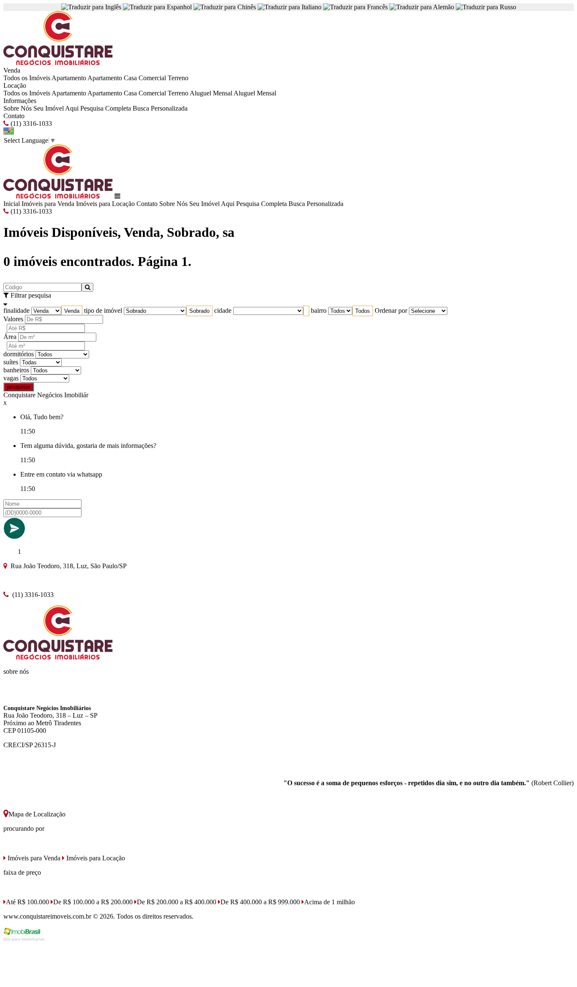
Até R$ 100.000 (27, 902)
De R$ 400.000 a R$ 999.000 (260, 902)
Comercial (152, 77)
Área (9, 336)
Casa (130, 77)
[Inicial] (58, 62)
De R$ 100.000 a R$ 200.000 (93, 902)
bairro (319, 310)
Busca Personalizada (160, 108)
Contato (13, 115)
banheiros (16, 370)
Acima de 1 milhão (329, 902)
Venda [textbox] (71, 311)
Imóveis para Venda (48, 203)
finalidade (16, 310)
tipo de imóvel (103, 310)
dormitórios (18, 354)
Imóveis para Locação (105, 203)
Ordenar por (391, 310)
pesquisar (18, 387)
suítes (10, 362)
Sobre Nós (17, 108)
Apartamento (69, 77)
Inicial (11, 203)
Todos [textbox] (362, 311)
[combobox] (71, 311)
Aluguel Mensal (211, 93)
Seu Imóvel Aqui (56, 108)
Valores (13, 319)
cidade (222, 310)
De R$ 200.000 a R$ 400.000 (176, 902)
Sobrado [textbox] (199, 311)
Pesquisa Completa (105, 108)
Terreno (178, 77)
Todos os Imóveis (26, 77)
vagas (11, 378)
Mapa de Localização (36, 814)
